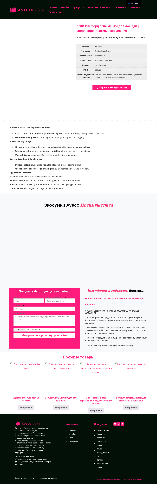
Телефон (18, 306)
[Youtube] (122, 424)
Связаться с (55, 12)
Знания (134, 7)
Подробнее (26, 407)
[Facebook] (115, 424)
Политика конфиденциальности (107, 479)
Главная (53, 7)
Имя (15, 297)
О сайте (65, 7)
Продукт (77, 7)
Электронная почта (55, 297)
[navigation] (133, 3)
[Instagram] (118, 424)
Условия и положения (133, 479)
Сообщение (19, 314)
